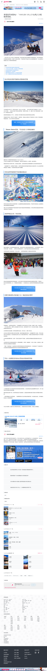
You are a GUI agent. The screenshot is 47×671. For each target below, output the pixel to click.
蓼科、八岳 (24, 601)
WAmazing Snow (18, 583)
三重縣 (38, 621)
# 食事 (25, 575)
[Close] (45, 668)
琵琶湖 (23, 609)
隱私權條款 (6, 656)
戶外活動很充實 (6, 642)
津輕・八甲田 (6, 605)
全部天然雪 (5, 640)
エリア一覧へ (40, 528)
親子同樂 (5, 636)
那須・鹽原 (5, 609)
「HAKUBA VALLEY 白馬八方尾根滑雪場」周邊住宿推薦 (23, 352)
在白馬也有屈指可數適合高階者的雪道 (12, 67)
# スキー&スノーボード (8, 575)
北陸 (18, 616)
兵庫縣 (5, 627)
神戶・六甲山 (24, 608)
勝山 (23, 605)
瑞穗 (23, 611)
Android (25, 658)
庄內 (42, 599)
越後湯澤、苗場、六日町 (26, 602)
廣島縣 (12, 630)
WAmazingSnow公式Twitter (10, 587)
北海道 (5, 616)
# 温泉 (21, 575)
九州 (24, 625)
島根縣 (12, 627)
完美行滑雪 (16, 654)
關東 (31, 616)
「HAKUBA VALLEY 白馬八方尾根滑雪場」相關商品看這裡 (23, 288)
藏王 (4, 606)
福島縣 (12, 623)
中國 (11, 625)
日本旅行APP (27, 652)
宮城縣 (12, 620)
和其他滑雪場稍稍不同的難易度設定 (12, 70)
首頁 (4, 4)
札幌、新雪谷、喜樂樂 (7, 600)
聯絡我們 (5, 660)
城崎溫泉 (23, 607)
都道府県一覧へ (40, 553)
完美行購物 (16, 656)
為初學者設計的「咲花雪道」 (11, 71)
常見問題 (5, 658)
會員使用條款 (6, 654)
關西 (4, 625)
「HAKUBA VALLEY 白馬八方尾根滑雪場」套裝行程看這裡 (23, 402)
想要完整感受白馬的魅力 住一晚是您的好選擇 (14, 72)
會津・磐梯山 (6, 601)
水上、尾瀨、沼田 (6, 608)
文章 (7, 4)
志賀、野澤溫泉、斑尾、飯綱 (26, 600)
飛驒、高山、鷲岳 (25, 606)
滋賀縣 (5, 626)
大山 (23, 610)
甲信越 (25, 616)
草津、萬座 (5, 607)
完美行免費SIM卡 (27, 654)
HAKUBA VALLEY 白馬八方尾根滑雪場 (15, 416)
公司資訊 (5, 652)
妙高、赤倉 (24, 599)
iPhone (25, 656)
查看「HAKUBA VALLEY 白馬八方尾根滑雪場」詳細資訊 (23, 123)
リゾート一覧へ (40, 504)
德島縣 (18, 626)
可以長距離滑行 (6, 638)
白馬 (5, 495)
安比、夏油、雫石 (6, 602)
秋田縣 (12, 621)
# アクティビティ (15, 575)
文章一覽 (40, 23)
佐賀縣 (25, 626)
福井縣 (18, 620)
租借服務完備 (6, 639)
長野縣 (6, 501)
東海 (38, 616)
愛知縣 (38, 620)
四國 (18, 625)
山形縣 (12, 622)
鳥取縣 (12, 626)
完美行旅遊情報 (17, 658)
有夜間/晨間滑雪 (6, 641)
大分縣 (25, 627)
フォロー (33, 584)
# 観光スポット (30, 575)
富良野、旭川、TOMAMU (8, 599)
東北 (11, 616)
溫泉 (4, 637)
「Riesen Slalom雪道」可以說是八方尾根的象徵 (14, 68)
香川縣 (18, 627)
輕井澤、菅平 (6, 611)
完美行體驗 (16, 652)
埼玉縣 (32, 620)
